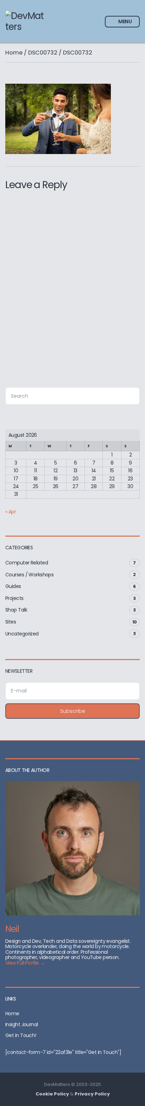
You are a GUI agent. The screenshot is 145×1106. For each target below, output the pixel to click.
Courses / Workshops (29, 574)
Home (14, 53)
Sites (10, 621)
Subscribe (72, 711)
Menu (124, 21)
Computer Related (26, 562)
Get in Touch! (20, 1035)
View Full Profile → (25, 962)
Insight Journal (21, 1024)
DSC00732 (42, 53)
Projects (14, 598)
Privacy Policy (92, 1094)
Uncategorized (22, 633)
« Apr (10, 511)
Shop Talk (16, 609)
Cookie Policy (52, 1094)
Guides (13, 586)
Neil (12, 929)
